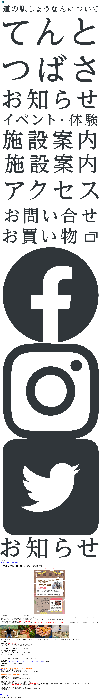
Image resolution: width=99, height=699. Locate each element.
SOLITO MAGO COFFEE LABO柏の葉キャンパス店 (19, 661)
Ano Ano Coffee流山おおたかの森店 (38, 661)
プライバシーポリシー (5, 695)
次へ (1, 694)
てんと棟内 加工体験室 (13, 562)
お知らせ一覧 (3, 692)
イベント (6, 562)
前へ (1, 691)
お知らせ (2, 562)
